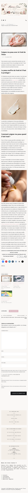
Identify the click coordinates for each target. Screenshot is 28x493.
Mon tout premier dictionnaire (14, 439)
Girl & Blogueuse (5, 49)
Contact (5, 475)
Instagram (6, 476)
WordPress (18, 489)
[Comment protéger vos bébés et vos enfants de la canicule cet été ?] (6, 294)
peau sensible (15, 80)
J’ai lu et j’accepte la (10, 375)
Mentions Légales (8, 479)
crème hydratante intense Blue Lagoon (10, 224)
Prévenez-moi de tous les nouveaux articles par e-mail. (13, 387)
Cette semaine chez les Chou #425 (21, 317)
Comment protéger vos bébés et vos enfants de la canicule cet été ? (6, 299)
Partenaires (6, 477)
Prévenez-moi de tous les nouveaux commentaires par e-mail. (14, 381)
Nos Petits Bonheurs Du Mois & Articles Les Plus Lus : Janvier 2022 (6, 283)
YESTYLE (14, 448)
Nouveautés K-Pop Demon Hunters (14, 435)
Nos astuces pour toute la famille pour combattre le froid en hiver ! (18, 283)
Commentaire (4, 330)
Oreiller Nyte (14, 418)
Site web (3, 362)
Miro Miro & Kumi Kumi (14, 421)
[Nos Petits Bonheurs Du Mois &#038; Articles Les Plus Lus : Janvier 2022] (6, 279)
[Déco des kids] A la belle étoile (7, 316)
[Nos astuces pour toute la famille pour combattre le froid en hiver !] (18, 279)
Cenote (2, 489)
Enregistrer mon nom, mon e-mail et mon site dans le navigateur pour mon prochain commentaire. (14, 371)
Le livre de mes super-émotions (14, 432)
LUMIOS (14, 452)
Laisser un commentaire (18, 393)
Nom (2, 351)
